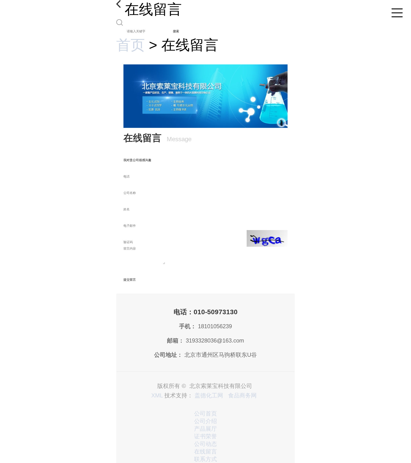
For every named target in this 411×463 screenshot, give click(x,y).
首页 (130, 45)
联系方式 (205, 459)
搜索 (176, 31)
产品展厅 (205, 428)
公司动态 (205, 444)
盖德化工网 (209, 395)
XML (157, 395)
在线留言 (205, 451)
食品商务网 (242, 395)
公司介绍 (205, 421)
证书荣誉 (205, 436)
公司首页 (205, 413)
